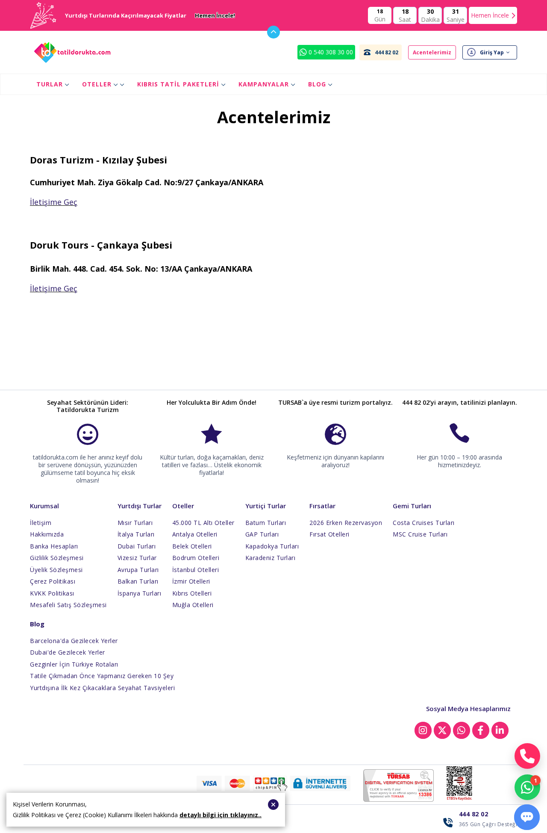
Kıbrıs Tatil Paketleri (178, 84)
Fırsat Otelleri (329, 534)
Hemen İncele (490, 15)
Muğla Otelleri (193, 605)
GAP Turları (262, 534)
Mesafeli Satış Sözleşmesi (68, 605)
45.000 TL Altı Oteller (203, 523)
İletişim (40, 523)
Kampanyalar (263, 84)
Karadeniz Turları (270, 558)
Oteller (97, 84)
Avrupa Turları (138, 570)
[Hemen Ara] (527, 756)
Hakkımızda (47, 534)
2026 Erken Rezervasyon (345, 523)
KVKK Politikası (52, 593)
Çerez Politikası (52, 581)
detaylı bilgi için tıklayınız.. (220, 815)
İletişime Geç (53, 202)
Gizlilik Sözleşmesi (57, 558)
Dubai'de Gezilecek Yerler (67, 652)
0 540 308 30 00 (330, 52)
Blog (317, 84)
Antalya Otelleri (195, 534)
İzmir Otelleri (191, 581)
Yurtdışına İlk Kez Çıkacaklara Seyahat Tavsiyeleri (102, 688)
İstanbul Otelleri (195, 570)
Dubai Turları (137, 546)
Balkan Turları (138, 581)
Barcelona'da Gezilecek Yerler (74, 641)
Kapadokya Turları (272, 546)
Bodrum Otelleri (196, 558)
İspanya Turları (140, 593)
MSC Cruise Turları (420, 534)
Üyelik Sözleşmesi (56, 570)
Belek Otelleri (192, 546)
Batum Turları (265, 523)
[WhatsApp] (527, 787)
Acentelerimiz (432, 52)
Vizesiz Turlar (137, 558)
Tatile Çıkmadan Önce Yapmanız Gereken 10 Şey (102, 676)
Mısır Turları (135, 523)
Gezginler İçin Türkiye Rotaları (74, 664)
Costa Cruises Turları (424, 523)
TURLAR (49, 84)
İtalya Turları (136, 534)
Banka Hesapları (54, 546)
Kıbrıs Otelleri (192, 593)
